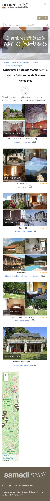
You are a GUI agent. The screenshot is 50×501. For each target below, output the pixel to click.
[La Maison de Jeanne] (3, 418)
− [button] (6, 379)
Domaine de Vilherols (22, 365)
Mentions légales (8, 492)
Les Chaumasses (22, 320)
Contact (24, 492)
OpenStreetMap (8, 458)
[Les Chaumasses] (18, 409)
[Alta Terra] (5, 414)
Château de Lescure (22, 142)
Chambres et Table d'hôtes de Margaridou (22, 276)
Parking (39, 97)
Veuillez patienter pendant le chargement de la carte (10, 416)
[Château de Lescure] (6, 420)
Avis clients (43, 100)
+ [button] (6, 375)
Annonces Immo (18, 495)
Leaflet (5, 455)
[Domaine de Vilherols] (3, 426)
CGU (18, 492)
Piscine (13, 97)
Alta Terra (22, 187)
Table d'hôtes (25, 97)
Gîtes (33, 492)
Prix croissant (12, 100)
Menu (42, 18)
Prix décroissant (28, 100)
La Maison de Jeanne (22, 231)
